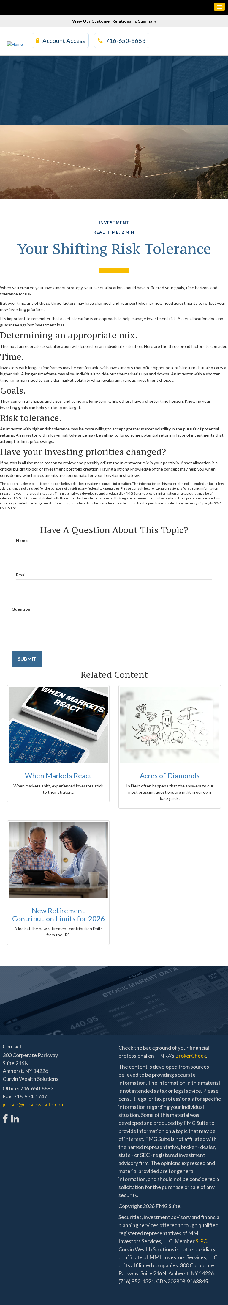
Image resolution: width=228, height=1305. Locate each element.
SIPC (201, 1241)
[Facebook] (5, 1115)
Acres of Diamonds (170, 775)
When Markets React (58, 775)
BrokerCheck (190, 1055)
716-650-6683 (125, 40)
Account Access (63, 40)
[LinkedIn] (14, 1115)
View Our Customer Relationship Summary (114, 20)
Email (21, 574)
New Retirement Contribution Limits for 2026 (58, 914)
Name (22, 540)
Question (21, 608)
